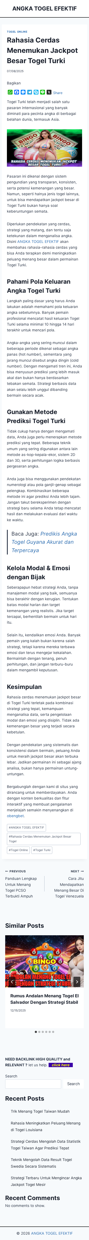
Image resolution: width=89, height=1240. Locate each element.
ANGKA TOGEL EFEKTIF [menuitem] (38, 241)
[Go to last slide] (12, 982)
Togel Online (18, 850)
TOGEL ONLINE (17, 31)
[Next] (76, 982)
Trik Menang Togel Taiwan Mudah (40, 1111)
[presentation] (44, 961)
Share (57, 93)
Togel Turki (41, 850)
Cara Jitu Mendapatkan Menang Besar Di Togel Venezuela (69, 884)
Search (11, 1076)
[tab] (36, 1032)
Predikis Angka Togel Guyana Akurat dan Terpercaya (44, 542)
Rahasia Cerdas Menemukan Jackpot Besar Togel (40, 839)
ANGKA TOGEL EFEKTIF (26, 827)
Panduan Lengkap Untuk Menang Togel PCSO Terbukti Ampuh (21, 884)
